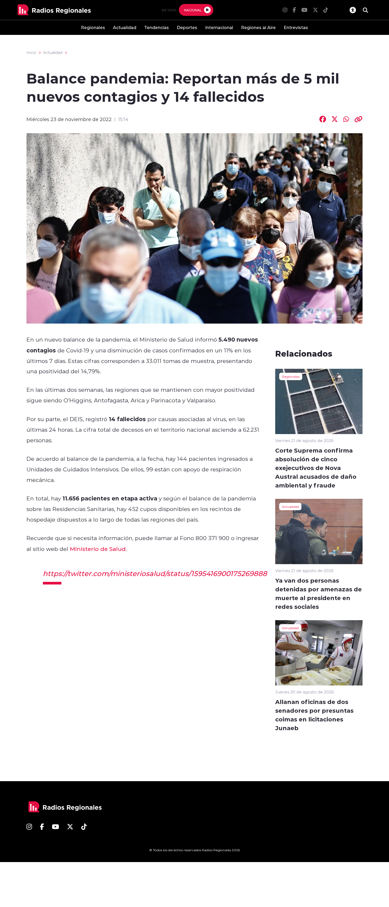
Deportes (187, 27)
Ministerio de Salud (98, 549)
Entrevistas (296, 27)
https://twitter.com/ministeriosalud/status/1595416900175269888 (155, 573)
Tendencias (156, 27)
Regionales (93, 27)
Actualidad (124, 27)
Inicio (31, 52)
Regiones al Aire (258, 27)
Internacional (219, 27)
